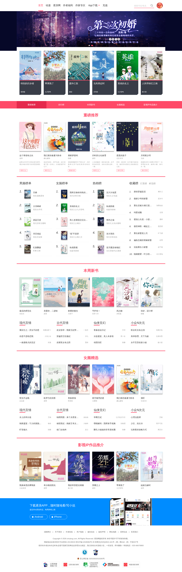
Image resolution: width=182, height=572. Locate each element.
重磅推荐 (32, 105)
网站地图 (112, 532)
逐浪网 (57, 5)
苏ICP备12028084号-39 (85, 542)
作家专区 (80, 5)
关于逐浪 (58, 532)
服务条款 (91, 532)
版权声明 (101, 532)
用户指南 (80, 532)
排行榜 (61, 105)
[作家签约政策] (91, 31)
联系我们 (134, 532)
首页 (40, 5)
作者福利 (68, 5)
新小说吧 (27, 5)
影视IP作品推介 (150, 105)
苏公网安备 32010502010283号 (92, 559)
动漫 (48, 5)
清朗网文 (47, 532)
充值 (105, 5)
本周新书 (91, 105)
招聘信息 (123, 532)
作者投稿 (69, 532)
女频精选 (121, 105)
